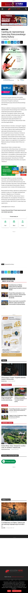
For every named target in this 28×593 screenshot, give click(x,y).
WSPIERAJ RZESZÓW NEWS (10, 455)
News (7, 29)
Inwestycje (3, 288)
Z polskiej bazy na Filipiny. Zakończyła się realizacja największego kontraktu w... (13, 524)
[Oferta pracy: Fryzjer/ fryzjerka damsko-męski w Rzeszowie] (14, 369)
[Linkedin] (12, 42)
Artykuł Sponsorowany (5, 449)
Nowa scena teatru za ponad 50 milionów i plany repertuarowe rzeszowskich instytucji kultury (17, 302)
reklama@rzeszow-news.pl (17, 576)
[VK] (18, 42)
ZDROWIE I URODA (7, 423)
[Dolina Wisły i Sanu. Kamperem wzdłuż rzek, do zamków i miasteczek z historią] (14, 435)
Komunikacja (6, 385)
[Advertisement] (14, 246)
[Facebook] (2, 42)
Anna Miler (3, 527)
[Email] (21, 42)
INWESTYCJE (6, 499)
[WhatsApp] (9, 42)
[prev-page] (2, 308)
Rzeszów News (6, 39)
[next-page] (4, 308)
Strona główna (4, 27)
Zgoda (9, 590)
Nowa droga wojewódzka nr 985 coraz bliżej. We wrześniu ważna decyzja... (7, 399)
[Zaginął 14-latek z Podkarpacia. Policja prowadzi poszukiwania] (4, 417)
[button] (2, 9)
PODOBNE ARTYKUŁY (8, 279)
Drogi (3, 395)
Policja (4, 405)
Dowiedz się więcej (17, 590)
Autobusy (16, 395)
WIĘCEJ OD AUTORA (8, 281)
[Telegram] (15, 42)
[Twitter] (5, 42)
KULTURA (10, 27)
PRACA (4, 360)
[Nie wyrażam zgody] (26, 586)
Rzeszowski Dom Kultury (9, 264)
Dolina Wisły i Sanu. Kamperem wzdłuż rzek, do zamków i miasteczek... (13, 446)
